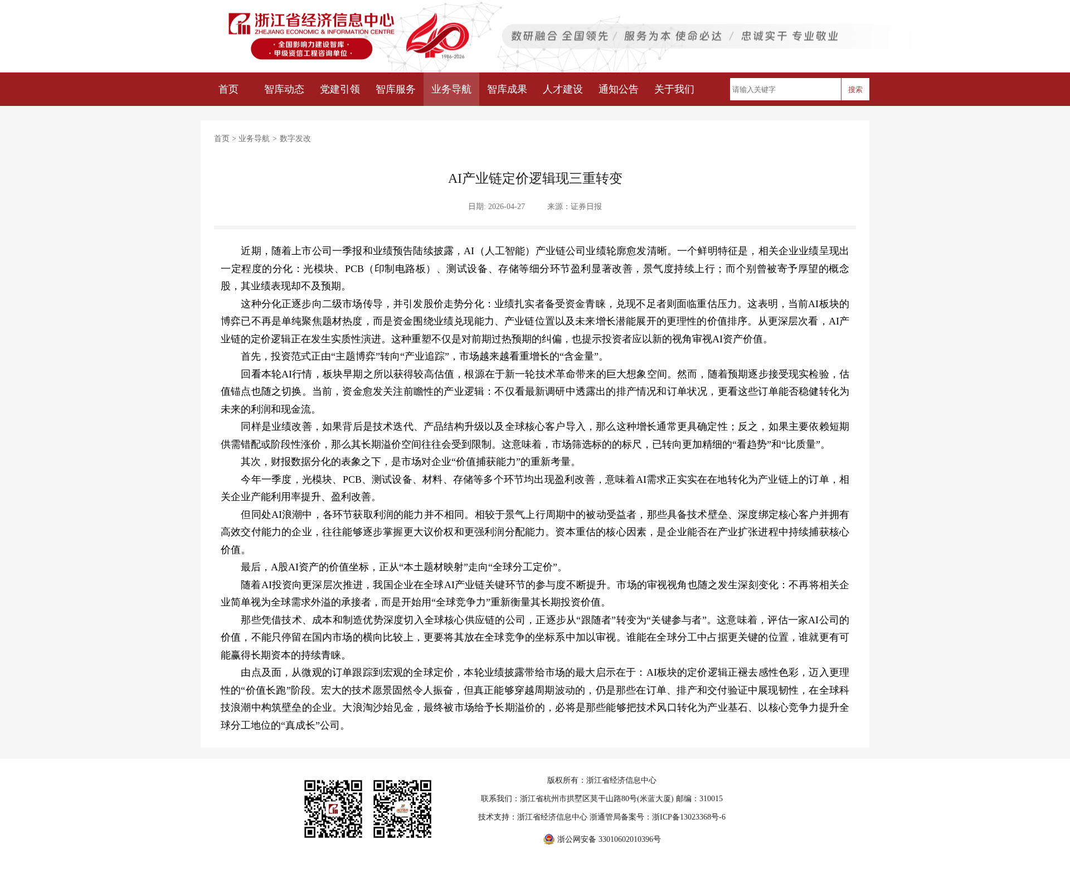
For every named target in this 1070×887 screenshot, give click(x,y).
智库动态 (284, 89)
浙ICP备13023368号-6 (689, 817)
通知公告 (619, 89)
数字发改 (295, 138)
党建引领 (340, 89)
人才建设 (563, 89)
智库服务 (396, 89)
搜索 (855, 89)
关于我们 (674, 89)
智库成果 (507, 89)
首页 (228, 89)
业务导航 (451, 89)
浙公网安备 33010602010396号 (609, 839)
